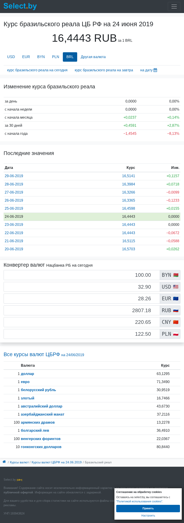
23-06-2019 (14, 225)
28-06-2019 (14, 184)
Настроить (148, 515)
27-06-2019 (14, 192)
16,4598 (128, 208)
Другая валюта (93, 57)
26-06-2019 (14, 200)
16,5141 (128, 176)
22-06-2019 (14, 233)
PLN (55, 57)
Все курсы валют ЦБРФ (44, 354)
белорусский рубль (38, 390)
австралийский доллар (41, 406)
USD (11, 57)
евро (25, 382)
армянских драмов (38, 422)
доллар (27, 374)
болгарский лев (35, 430)
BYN (41, 57)
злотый (27, 398)
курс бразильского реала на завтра (104, 70)
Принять (148, 508)
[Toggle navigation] (174, 6)
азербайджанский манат (42, 414)
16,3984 (128, 184)
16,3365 (128, 200)
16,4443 (128, 225)
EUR (26, 57)
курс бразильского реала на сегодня (37, 70)
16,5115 (128, 241)
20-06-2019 (14, 249)
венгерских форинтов (41, 439)
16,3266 (128, 192)
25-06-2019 (14, 208)
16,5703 (128, 249)
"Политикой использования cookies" (139, 501)
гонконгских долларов (41, 447)
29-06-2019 (14, 176)
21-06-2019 (14, 241)
